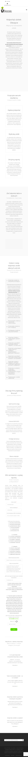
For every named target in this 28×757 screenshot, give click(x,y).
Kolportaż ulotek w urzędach (15, 718)
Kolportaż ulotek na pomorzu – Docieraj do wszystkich (15, 698)
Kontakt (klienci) (7, 755)
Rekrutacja (12, 755)
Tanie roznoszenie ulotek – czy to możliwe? (15, 677)
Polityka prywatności (19, 755)
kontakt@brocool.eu (7, 5)
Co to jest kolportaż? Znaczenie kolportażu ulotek (15, 656)
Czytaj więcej (14, 665)
